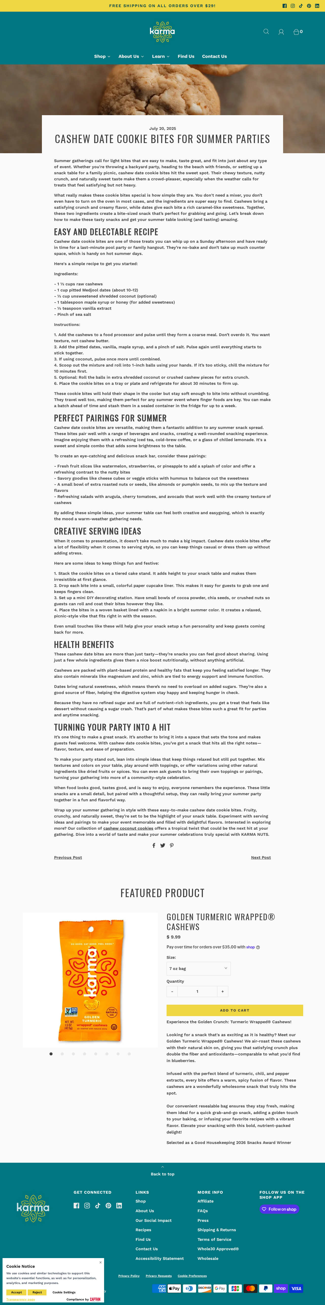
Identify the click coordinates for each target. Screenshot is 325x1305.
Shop (141, 1201)
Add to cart (235, 1010)
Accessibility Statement (160, 1258)
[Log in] (284, 31)
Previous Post (68, 857)
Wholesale (208, 1258)
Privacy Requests (159, 1276)
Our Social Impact (154, 1220)
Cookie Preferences (192, 1276)
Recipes (143, 1229)
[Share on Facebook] (153, 845)
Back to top (162, 1174)
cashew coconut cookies (128, 828)
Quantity (175, 981)
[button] (90, 980)
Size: (171, 957)
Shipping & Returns (217, 1229)
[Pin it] (171, 845)
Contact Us (214, 56)
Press (203, 1220)
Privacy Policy (129, 1276)
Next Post (261, 857)
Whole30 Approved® (218, 1248)
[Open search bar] (269, 31)
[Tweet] (162, 845)
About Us (145, 1210)
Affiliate (206, 1201)
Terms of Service (214, 1239)
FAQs (203, 1210)
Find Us (186, 56)
